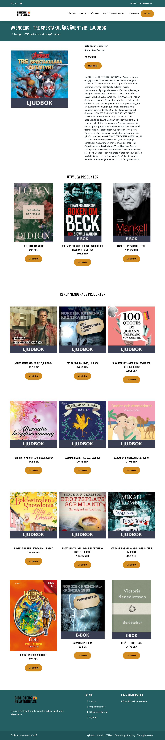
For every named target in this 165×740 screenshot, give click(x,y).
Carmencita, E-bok (82, 642)
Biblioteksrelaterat (114, 13)
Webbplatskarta (145, 735)
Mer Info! (93, 65)
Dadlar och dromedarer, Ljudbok (131, 457)
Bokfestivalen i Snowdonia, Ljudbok (33, 548)
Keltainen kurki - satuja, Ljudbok (82, 457)
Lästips (72, 13)
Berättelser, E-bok (131, 642)
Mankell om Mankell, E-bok (131, 246)
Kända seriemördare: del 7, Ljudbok (33, 363)
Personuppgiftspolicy (125, 735)
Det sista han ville (33, 246)
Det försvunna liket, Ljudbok (82, 363)
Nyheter (134, 13)
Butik (147, 13)
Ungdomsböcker (89, 13)
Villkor (109, 735)
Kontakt (100, 735)
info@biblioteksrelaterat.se (141, 3)
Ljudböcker (102, 45)
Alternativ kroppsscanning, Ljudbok (33, 457)
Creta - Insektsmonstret (33, 655)
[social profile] (21, 3)
